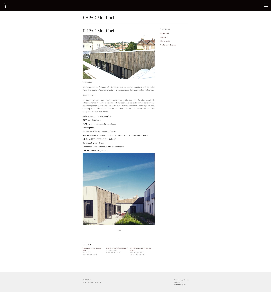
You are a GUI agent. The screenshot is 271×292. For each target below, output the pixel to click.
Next (149, 191)
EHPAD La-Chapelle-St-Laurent (116, 248)
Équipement (164, 33)
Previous (87, 191)
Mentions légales (180, 284)
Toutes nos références (168, 45)
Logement (164, 37)
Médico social (165, 41)
